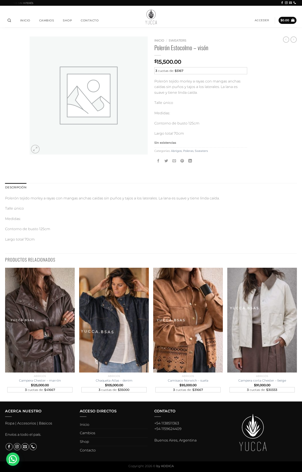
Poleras (188, 151)
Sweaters (177, 40)
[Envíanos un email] (290, 2)
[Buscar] (9, 20)
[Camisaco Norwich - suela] (188, 320)
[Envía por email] (174, 160)
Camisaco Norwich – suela (188, 380)
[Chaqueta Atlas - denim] (114, 320)
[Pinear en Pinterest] (182, 160)
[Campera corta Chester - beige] (262, 320)
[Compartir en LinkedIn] (190, 160)
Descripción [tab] (16, 187)
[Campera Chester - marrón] (40, 320)
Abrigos (176, 151)
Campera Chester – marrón (40, 380)
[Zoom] (35, 149)
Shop (67, 20)
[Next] (296, 334)
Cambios (46, 20)
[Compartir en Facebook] (158, 160)
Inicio (25, 20)
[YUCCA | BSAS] (151, 16)
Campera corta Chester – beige (262, 380)
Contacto (90, 20)
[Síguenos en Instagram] (286, 2)
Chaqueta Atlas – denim (114, 380)
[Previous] (5, 334)
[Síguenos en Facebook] (282, 2)
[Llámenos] (294, 2)
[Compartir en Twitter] (166, 160)
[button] (12, 459)
